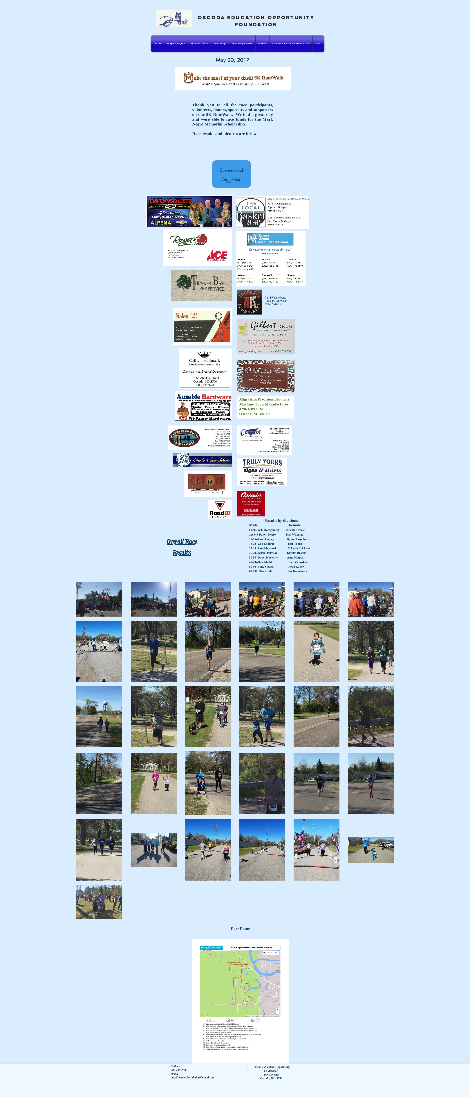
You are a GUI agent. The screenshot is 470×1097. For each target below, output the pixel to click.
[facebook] (282, 1094)
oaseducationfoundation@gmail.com (192, 1077)
